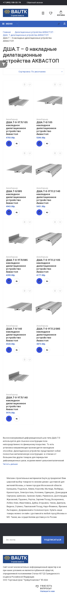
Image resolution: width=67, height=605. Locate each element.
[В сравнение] (24, 84)
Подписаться (52, 540)
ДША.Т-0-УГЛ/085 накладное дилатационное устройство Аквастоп (17, 266)
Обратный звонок (35, 2)
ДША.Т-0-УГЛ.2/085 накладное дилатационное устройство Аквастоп (48, 334)
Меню (9, 24)
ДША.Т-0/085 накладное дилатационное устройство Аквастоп (16, 197)
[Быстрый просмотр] (17, 144)
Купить (9, 144)
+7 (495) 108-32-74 (12, 2)
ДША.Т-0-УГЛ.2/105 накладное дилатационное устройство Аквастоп (48, 266)
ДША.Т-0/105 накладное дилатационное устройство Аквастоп (46, 128)
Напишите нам (47, 591)
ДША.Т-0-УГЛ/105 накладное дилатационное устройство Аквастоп (17, 128)
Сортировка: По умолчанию (32, 71)
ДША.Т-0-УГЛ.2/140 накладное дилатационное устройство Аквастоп (48, 197)
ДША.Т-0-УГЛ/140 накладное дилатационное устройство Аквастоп (17, 403)
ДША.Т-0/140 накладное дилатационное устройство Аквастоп (16, 334)
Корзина (61, 15)
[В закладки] (29, 84)
